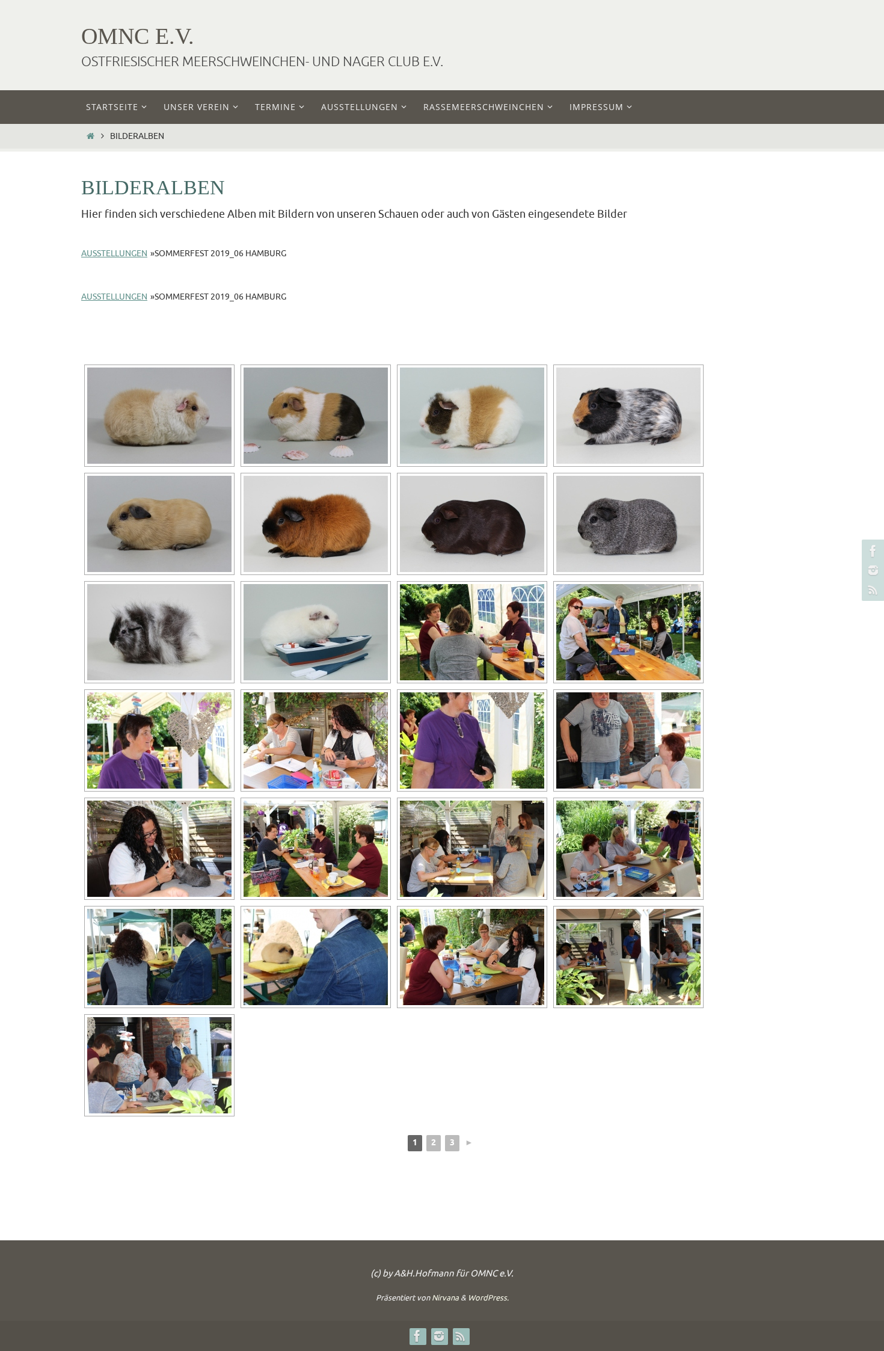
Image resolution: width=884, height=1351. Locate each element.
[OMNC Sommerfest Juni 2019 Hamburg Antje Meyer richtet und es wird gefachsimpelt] (472, 849)
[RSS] (871, 589)
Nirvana (445, 1298)
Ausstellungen (114, 253)
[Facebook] (871, 551)
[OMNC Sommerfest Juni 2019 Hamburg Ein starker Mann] (628, 740)
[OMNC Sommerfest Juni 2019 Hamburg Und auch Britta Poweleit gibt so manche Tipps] (628, 849)
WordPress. (488, 1298)
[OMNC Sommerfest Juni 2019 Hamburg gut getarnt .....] (628, 632)
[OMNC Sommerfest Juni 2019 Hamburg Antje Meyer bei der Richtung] (472, 957)
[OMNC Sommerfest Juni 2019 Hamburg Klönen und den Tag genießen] (472, 632)
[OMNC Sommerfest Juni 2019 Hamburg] (159, 740)
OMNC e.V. (137, 36)
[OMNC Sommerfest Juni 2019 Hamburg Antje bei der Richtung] (316, 740)
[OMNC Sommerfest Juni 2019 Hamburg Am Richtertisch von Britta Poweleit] (159, 1065)
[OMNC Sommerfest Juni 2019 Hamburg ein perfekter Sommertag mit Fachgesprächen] (316, 849)
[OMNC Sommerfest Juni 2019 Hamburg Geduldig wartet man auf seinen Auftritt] (159, 957)
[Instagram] (871, 570)
